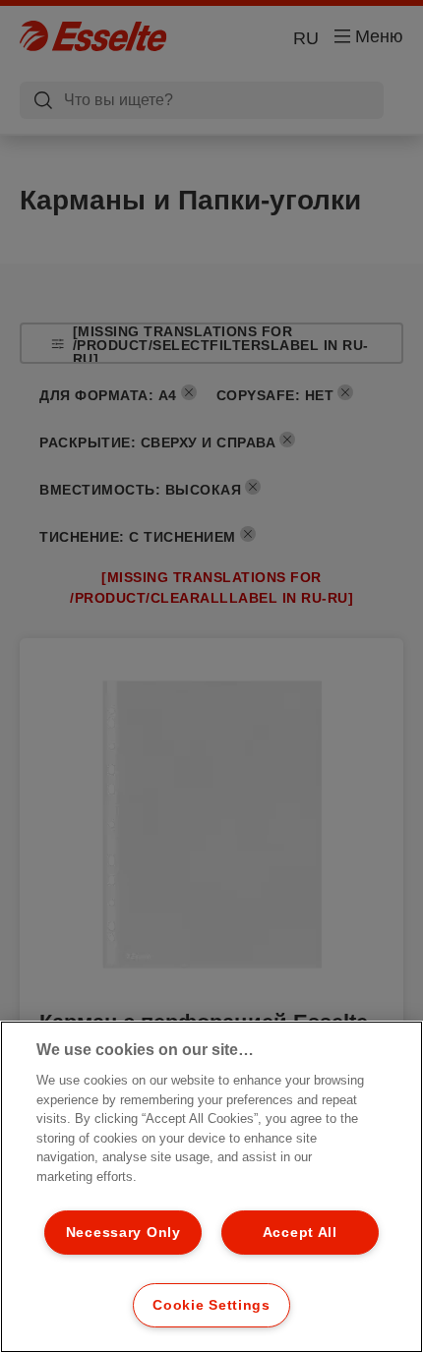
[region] (211, 1187)
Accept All (300, 1232)
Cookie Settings (211, 1305)
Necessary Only (123, 1232)
